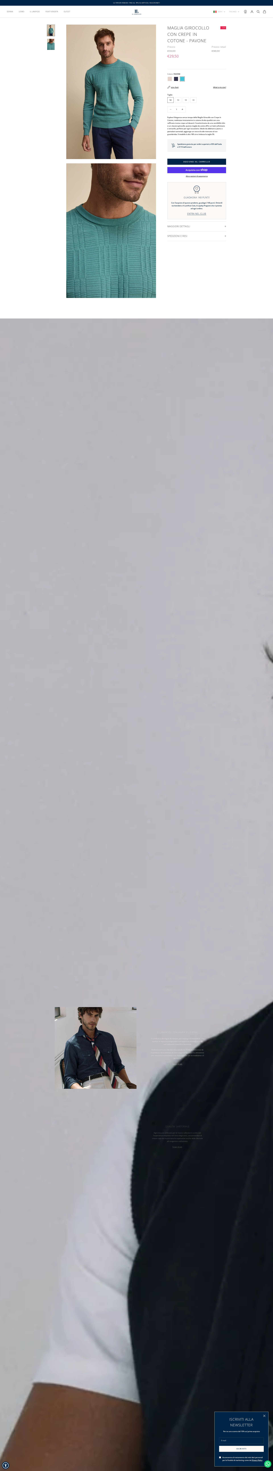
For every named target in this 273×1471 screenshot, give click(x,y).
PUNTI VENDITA (52, 11)
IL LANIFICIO (35, 11)
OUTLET (67, 11)
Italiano (232, 12)
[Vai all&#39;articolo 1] (51, 30)
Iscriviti (241, 1449)
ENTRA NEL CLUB (196, 213)
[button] (6, 1465)
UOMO (21, 11)
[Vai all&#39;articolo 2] (51, 44)
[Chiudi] (264, 1416)
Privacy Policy (257, 1460)
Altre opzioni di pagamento (197, 176)
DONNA (10, 11)
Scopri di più (177, 1064)
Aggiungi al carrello (196, 161)
